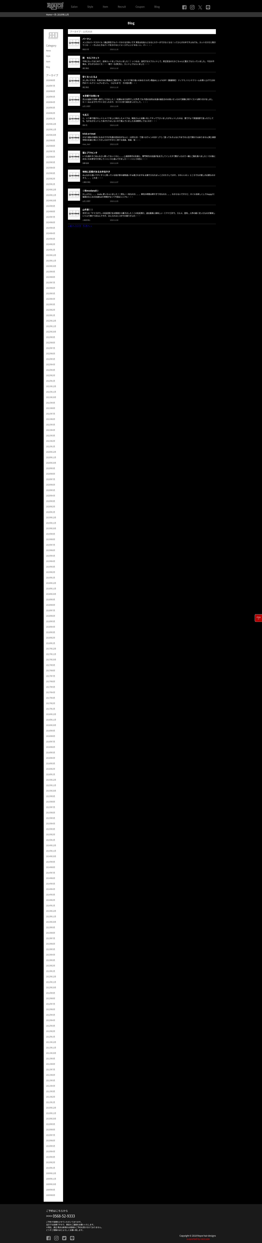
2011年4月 (50, 1086)
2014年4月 (50, 889)
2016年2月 (50, 769)
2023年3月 (50, 304)
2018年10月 (51, 594)
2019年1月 (50, 578)
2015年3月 (50, 829)
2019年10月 (51, 528)
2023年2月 (50, 310)
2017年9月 (50, 665)
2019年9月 (50, 534)
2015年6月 (50, 813)
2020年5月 (50, 490)
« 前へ (71, 226)
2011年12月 (51, 1042)
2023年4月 (50, 299)
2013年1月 (50, 971)
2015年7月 (50, 807)
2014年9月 (50, 862)
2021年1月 (50, 446)
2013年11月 (51, 916)
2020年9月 (50, 468)
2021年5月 (50, 425)
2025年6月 (50, 157)
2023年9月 (50, 271)
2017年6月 (50, 681)
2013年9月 (50, 927)
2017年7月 (50, 676)
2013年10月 (51, 922)
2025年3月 (50, 173)
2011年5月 (50, 1080)
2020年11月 (51, 457)
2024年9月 (50, 206)
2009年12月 (51, 1173)
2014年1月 (50, 905)
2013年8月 (50, 933)
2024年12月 (51, 190)
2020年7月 (50, 479)
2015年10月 (51, 791)
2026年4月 (50, 102)
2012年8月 (50, 998)
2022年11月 (51, 326)
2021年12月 (51, 386)
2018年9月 (50, 599)
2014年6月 (50, 878)
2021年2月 (50, 441)
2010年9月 (50, 1124)
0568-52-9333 (64, 1216)
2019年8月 (50, 539)
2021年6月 (50, 419)
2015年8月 (50, 802)
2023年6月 (50, 288)
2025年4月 (50, 168)
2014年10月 (51, 856)
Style (90, 6)
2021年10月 (51, 397)
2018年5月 (50, 621)
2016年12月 (51, 714)
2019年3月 (50, 567)
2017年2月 (50, 703)
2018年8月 (50, 605)
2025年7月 (50, 151)
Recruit (122, 6)
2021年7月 (50, 414)
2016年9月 (50, 731)
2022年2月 (50, 375)
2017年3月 (50, 698)
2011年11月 (51, 1048)
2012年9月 (50, 993)
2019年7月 (50, 545)
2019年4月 (50, 561)
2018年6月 (50, 616)
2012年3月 (50, 1026)
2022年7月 (50, 348)
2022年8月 (50, 343)
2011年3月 (50, 1091)
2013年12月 (51, 911)
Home (49, 15)
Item (105, 6)
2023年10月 (51, 266)
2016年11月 (51, 720)
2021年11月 (51, 392)
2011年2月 (50, 1097)
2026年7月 (50, 86)
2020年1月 (50, 512)
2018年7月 (50, 610)
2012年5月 (50, 1015)
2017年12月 (51, 649)
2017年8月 (50, 670)
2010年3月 (50, 1157)
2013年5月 (50, 949)
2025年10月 (51, 135)
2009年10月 (51, 1184)
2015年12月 (51, 780)
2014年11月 (51, 851)
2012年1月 (50, 1037)
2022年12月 (51, 321)
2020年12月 (51, 452)
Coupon (140, 6)
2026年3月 (50, 108)
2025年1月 (50, 184)
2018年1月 (50, 643)
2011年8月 (50, 1064)
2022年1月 (50, 381)
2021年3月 (50, 435)
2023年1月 (50, 315)
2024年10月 (51, 200)
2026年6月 (50, 91)
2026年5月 (50, 97)
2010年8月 (50, 1130)
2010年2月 (50, 1162)
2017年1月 (50, 709)
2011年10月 (51, 1053)
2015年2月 (50, 834)
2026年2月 (50, 113)
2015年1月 (50, 840)
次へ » (88, 226)
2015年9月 (50, 796)
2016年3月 (50, 763)
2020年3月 (50, 501)
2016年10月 (51, 725)
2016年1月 (50, 774)
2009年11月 (51, 1179)
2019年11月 (51, 523)
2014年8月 (50, 867)
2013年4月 (50, 955)
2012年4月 (50, 1020)
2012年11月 (51, 982)
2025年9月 (50, 140)
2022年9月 (50, 337)
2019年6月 (50, 550)
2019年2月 (50, 572)
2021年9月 (50, 403)
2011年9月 (50, 1058)
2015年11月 (51, 785)
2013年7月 (50, 938)
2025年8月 (50, 146)
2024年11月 (51, 195)
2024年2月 (50, 244)
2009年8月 (50, 1195)
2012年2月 (50, 1031)
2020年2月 (50, 506)
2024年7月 (50, 217)
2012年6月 (50, 1009)
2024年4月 (50, 233)
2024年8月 (50, 211)
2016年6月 (50, 747)
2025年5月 (50, 162)
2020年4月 (50, 496)
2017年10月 (51, 660)
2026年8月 (50, 80)
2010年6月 (50, 1140)
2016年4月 (50, 758)
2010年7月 (50, 1135)
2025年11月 (51, 129)
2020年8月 (50, 474)
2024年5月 (50, 228)
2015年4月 (50, 823)
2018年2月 (50, 638)
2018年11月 (51, 588)
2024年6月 (50, 222)
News (48, 50)
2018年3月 (50, 632)
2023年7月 (50, 282)
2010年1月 (50, 1168)
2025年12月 (51, 124)
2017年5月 (50, 687)
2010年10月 (51, 1119)
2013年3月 (50, 960)
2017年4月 (50, 692)
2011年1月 (50, 1102)
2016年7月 (50, 741)
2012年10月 (51, 987)
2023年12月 (51, 255)
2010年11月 (51, 1113)
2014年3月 (50, 895)
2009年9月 (50, 1190)
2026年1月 (50, 118)
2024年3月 (50, 239)
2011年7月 (50, 1069)
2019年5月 (50, 556)
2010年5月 (50, 1146)
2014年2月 (50, 900)
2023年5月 (50, 293)
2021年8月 (50, 408)
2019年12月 (51, 517)
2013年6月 (50, 944)
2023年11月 (51, 261)
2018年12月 (51, 583)
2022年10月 (51, 332)
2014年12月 (51, 845)
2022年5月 (50, 359)
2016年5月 (50, 752)
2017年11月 (51, 654)
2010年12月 (51, 1108)
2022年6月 (50, 353)
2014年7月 (50, 873)
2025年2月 (50, 179)
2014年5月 (50, 884)
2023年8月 (50, 277)
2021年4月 (50, 430)
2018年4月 (50, 627)
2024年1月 (50, 250)
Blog (157, 6)
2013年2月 (50, 966)
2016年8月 (50, 736)
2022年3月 (50, 370)
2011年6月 (50, 1075)
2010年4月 (50, 1151)
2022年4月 (50, 364)
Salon (74, 6)
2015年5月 (50, 818)
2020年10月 (51, 463)
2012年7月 (50, 1004)
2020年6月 (50, 485)
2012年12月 (51, 976)
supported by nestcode (198, 1239)
